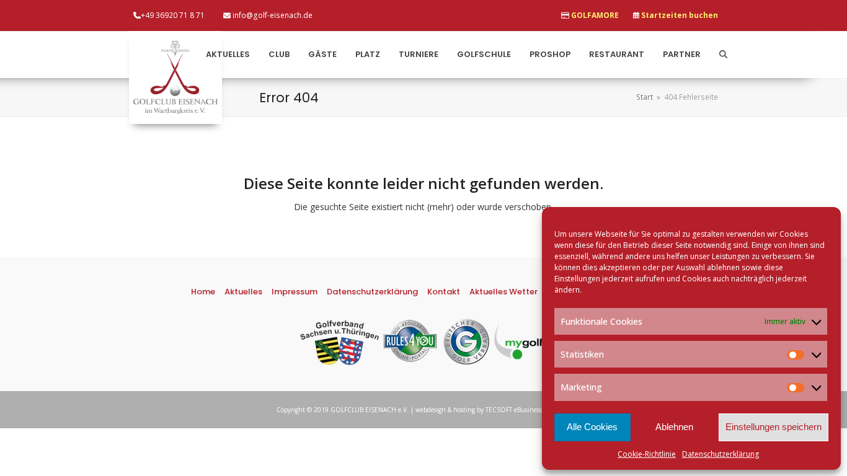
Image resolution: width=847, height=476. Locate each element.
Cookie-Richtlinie (647, 454)
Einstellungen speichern (773, 426)
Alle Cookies (592, 426)
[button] (723, 55)
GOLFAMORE (595, 15)
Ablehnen (674, 426)
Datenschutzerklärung (720, 454)
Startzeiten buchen (679, 15)
